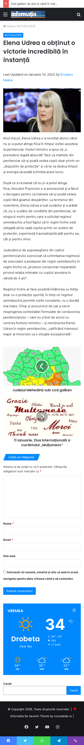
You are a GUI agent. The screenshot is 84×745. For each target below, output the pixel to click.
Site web (9, 556)
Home (10, 26)
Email (8, 539)
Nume (8, 523)
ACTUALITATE (26, 26)
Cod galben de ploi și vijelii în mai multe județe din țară (47, 3)
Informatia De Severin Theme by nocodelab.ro (41, 716)
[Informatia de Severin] (28, 14)
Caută (7, 683)
